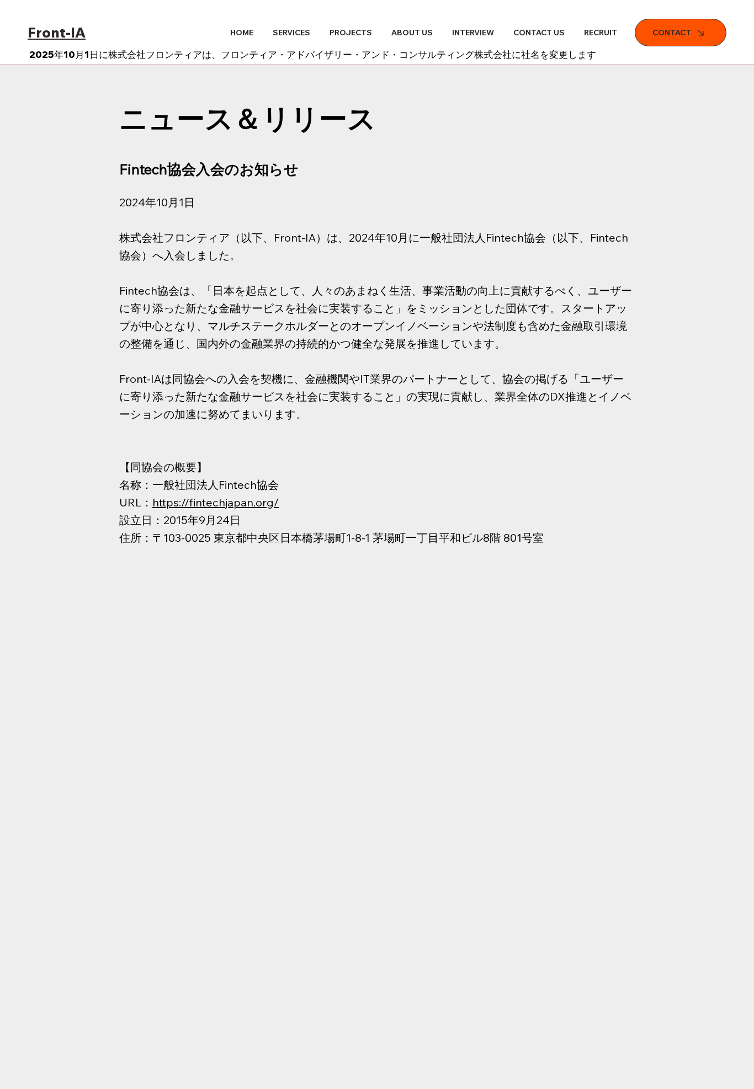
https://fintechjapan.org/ (215, 502)
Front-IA (57, 32)
